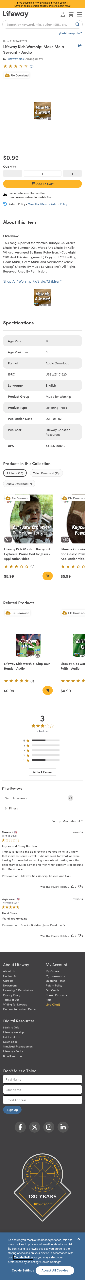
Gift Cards (52, 990)
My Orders (52, 971)
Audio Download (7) (19, 484)
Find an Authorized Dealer (20, 1009)
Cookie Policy (23, 1257)
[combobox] (42, 24)
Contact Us (10, 976)
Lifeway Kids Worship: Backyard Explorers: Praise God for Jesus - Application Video (27, 554)
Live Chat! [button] (53, 1004)
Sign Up (12, 1109)
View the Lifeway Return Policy (47, 204)
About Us (9, 971)
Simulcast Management (18, 1046)
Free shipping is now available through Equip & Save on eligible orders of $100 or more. (42, 4)
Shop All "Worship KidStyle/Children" (32, 281)
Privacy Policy (12, 995)
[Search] (77, 24)
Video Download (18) (46, 473)
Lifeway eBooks (13, 1051)
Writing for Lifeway (15, 1004)
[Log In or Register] (62, 14)
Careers (8, 981)
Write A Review (42, 772)
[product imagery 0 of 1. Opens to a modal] (42, 111)
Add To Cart (45, 183)
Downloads (10, 1042)
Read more (15, 869)
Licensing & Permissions (18, 990)
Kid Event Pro (11, 1037)
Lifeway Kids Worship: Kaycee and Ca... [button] (46, 875)
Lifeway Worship (13, 1032)
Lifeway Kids (16, 59)
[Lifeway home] (15, 14)
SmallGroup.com (13, 1056)
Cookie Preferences (58, 995)
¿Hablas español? (70, 33)
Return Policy (54, 985)
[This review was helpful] (73, 886)
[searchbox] (34, 798)
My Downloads (55, 976)
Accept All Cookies (55, 1270)
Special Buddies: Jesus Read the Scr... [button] (44, 925)
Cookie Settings (23, 1270)
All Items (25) (15, 473)
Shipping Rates (55, 981)
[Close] (78, 1238)
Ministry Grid (11, 1027)
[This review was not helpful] (79, 886)
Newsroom (10, 985)
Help (49, 1000)
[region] (42, 741)
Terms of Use (11, 1000)
